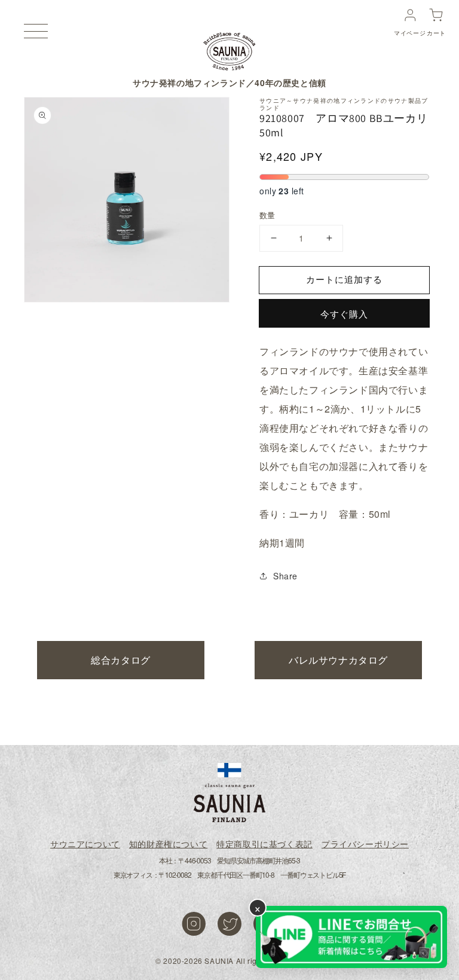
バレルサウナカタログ (338, 660)
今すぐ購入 (344, 313)
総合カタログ (121, 660)
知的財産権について (168, 844)
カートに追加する (344, 279)
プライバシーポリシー (365, 844)
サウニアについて (85, 844)
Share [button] (285, 576)
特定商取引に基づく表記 (264, 844)
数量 (267, 215)
